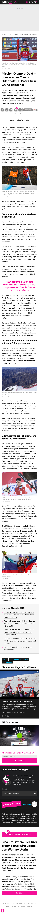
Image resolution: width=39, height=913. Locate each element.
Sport (4, 34)
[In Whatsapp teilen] (6, 109)
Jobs (25, 903)
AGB (7, 906)
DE (27, 2)
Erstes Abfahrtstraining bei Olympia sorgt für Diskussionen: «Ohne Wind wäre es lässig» (19, 614)
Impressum (32, 903)
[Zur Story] (19, 867)
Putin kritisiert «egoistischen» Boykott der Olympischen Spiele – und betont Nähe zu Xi (19, 623)
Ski (10, 34)
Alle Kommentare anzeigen (19, 834)
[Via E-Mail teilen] (10, 109)
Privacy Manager (27, 906)
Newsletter (7, 903)
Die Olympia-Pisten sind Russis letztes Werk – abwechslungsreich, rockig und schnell (20, 641)
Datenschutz (15, 906)
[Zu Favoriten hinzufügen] (20, 109)
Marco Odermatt (21, 659)
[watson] (7, 2)
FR (32, 2)
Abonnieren (20, 760)
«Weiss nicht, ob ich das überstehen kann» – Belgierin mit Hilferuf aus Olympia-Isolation (19, 632)
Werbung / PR (17, 903)
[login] (2, 910)
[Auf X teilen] (5, 716)
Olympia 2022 (7, 662)
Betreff (4, 789)
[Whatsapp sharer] (8, 716)
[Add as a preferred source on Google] (28, 109)
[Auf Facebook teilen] (2, 109)
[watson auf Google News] (35, 109)
